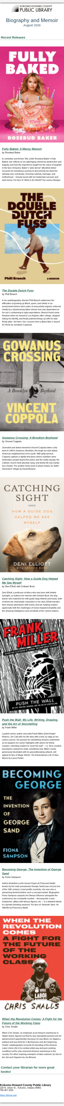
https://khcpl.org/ (8, 1095)
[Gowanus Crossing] (32, 382)
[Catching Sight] (32, 524)
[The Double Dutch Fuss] (32, 236)
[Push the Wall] (32, 666)
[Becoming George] (32, 814)
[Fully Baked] (32, 94)
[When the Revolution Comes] (32, 964)
